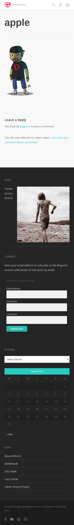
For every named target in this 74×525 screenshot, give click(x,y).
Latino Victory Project (17, 486)
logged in (25, 126)
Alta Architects (12, 456)
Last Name (11, 314)
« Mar (9, 434)
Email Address (13, 288)
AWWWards (11, 463)
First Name (11, 301)
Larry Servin (11, 479)
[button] (68, 5)
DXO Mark (10, 471)
